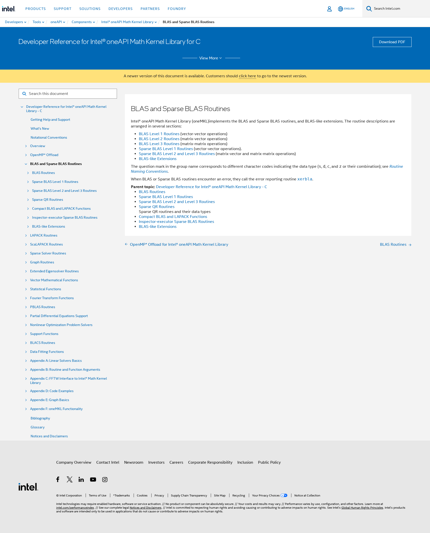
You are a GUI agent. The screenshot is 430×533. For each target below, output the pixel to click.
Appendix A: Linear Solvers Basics (56, 361)
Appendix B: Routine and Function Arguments (65, 370)
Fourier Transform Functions (52, 298)
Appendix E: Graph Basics (49, 400)
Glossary (38, 427)
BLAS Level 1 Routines (159, 133)
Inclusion (245, 462)
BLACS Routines (42, 343)
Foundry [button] (177, 8)
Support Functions (44, 334)
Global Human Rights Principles (362, 507)
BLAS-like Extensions (48, 226)
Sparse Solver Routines (48, 253)
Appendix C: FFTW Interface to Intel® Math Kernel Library (68, 380)
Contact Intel (107, 462)
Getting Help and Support (50, 119)
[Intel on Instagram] (105, 480)
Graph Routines (42, 262)
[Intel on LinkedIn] (81, 480)
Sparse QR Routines (47, 200)
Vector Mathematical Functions (54, 280)
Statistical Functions (45, 289)
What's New (40, 128)
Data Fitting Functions (47, 352)
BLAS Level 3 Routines (159, 143)
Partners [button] (150, 8)
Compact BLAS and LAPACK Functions (61, 208)
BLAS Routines (43, 173)
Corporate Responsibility (210, 462)
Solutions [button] (90, 8)
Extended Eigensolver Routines (54, 271)
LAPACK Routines (43, 235)
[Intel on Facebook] (58, 480)
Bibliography (40, 418)
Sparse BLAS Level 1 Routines (55, 182)
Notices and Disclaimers (49, 436)
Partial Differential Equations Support (59, 316)
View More (208, 58)
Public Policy (269, 462)
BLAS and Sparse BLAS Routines (56, 164)
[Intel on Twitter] (70, 480)
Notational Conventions (49, 137)
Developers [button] (120, 8)
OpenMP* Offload (44, 155)
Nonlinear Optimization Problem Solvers (61, 325)
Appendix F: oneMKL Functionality (56, 409)
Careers (176, 462)
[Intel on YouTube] (93, 480)
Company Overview (73, 462)
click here (247, 76)
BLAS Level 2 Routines (159, 138)
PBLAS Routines (42, 307)
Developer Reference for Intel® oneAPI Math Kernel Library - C (66, 109)
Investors (156, 462)
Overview (37, 146)
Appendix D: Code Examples (52, 391)
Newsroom (133, 462)
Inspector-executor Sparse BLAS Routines (65, 217)
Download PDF (392, 42)
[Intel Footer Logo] (28, 486)
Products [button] (35, 8)
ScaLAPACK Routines (46, 244)
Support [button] (62, 8)
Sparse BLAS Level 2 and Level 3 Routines (64, 191)
